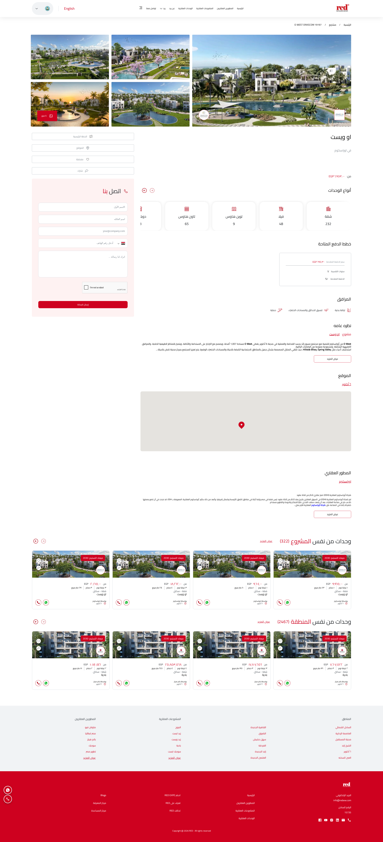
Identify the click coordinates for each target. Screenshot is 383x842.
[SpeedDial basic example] (8, 790)
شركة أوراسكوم (318, 505)
